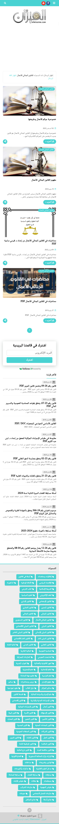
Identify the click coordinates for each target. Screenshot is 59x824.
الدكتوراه (10, 583)
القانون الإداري (26, 601)
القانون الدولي (47, 626)
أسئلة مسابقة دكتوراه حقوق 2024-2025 (38, 531)
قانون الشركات (46, 731)
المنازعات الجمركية (23, 657)
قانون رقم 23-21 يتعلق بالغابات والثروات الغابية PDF (33, 476)
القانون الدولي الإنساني (43, 632)
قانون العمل (47, 738)
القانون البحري (46, 607)
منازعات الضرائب (26, 787)
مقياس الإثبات (18, 781)
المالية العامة (11, 645)
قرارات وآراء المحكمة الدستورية (40, 756)
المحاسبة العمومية (45, 651)
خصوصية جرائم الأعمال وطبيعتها (42, 119)
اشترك (29, 360)
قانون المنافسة (46, 744)
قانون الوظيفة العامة (26, 744)
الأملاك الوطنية (26, 583)
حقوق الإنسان (47, 682)
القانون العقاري (46, 645)
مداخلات (28, 762)
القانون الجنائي (28, 614)
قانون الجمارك (12, 719)
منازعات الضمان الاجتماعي (42, 793)
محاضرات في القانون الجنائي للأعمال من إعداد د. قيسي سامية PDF (30, 242)
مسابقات (48, 775)
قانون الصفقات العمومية (25, 731)
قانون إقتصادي (17, 700)
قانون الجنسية (22, 725)
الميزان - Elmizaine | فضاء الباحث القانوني (29, 819)
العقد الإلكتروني (46, 595)
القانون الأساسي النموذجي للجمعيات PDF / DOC (35, 424)
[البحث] (5, 3)
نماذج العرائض (30, 800)
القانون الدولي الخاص (20, 632)
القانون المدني (28, 645)
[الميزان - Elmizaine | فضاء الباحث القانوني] (29, 16)
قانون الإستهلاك (46, 713)
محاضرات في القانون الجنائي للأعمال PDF (38, 301)
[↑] (29, 810)
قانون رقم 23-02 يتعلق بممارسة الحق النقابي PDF (34, 459)
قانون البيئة (12, 713)
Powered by (36, 369)
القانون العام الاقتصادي (22, 638)
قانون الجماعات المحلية (43, 725)
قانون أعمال (47, 707)
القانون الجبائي (46, 614)
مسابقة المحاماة (14, 775)
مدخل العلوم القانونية (44, 769)
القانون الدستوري (21, 620)
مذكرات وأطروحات (21, 769)
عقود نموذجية (12, 688)
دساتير (10, 682)
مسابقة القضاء (33, 775)
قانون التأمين (47, 719)
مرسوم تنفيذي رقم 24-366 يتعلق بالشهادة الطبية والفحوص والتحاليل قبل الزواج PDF (30, 512)
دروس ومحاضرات (27, 682)
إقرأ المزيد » (49, 141)
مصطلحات (48, 781)
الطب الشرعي (27, 589)
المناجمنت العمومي (45, 657)
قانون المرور (14, 738)
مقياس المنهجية (46, 787)
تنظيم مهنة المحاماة (27, 676)
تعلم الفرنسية (47, 676)
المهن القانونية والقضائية (43, 663)
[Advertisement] (29, 47)
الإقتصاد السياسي (45, 583)
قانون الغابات (31, 738)
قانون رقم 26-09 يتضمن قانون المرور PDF (37, 386)
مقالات (33, 781)
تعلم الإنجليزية (28, 669)
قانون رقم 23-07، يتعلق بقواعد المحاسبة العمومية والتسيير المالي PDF (31, 404)
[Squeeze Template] (40, 816)
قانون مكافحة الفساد (44, 750)
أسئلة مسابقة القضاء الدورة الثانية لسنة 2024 (37, 493)
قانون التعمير (29, 719)
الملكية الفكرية (26, 651)
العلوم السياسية (26, 595)
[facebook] (48, 3)
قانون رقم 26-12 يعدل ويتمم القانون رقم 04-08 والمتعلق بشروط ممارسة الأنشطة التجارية (31, 549)
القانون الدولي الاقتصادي (25, 626)
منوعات (22, 793)
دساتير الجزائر (47, 688)
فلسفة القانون (18, 694)
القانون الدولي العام (45, 638)
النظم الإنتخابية (46, 669)
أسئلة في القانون (24, 576)
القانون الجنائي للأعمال (44, 620)
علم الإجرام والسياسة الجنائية (41, 694)
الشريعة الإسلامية (45, 589)
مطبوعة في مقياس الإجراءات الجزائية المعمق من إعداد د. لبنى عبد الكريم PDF (30, 439)
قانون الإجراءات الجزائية (26, 707)
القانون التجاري (28, 607)
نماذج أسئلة (47, 800)
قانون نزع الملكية (23, 750)
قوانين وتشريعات (45, 762)
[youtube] (44, 3)
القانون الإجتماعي (45, 601)
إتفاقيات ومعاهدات (45, 576)
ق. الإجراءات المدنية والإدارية (41, 700)
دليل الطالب (29, 688)
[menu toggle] (54, 3)
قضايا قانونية (16, 756)
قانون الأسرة (28, 713)
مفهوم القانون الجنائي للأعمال (43, 180)
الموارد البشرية (21, 663)
